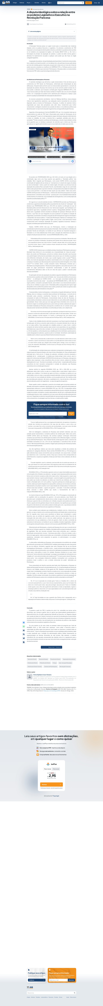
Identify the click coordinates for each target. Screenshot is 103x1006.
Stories (44, 2)
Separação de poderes (69, 659)
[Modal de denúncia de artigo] (23, 638)
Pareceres (51, 997)
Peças (28, 2)
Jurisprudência (44, 997)
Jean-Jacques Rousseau (65, 663)
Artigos (15, 2)
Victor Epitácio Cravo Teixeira (42, 674)
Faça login (56, 796)
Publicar (88, 3)
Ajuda (67, 997)
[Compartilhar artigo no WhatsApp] (23, 626)
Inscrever (71, 413)
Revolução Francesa (65, 666)
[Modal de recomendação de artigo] (23, 630)
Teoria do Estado (43, 659)
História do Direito (32, 663)
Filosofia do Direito (55, 659)
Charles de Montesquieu (50, 666)
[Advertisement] (51, 710)
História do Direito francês (35, 666)
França (54, 663)
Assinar (44, 784)
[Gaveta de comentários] (23, 634)
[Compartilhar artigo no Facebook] (23, 622)
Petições (38, 997)
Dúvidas (37, 2)
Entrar (95, 3)
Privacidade (61, 416)
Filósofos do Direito (45, 663)
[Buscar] (82, 3)
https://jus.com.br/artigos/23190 (52, 690)
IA (50, 3)
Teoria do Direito (32, 659)
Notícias (22, 2)
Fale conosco (73, 997)
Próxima (58, 647)
